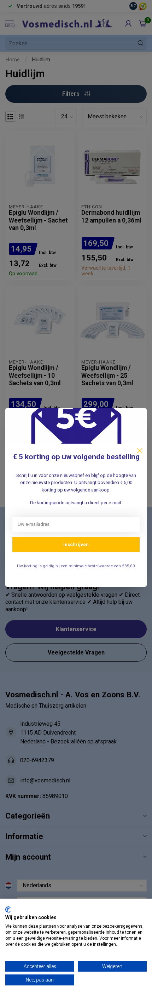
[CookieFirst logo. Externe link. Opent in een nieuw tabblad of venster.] (8, 909)
